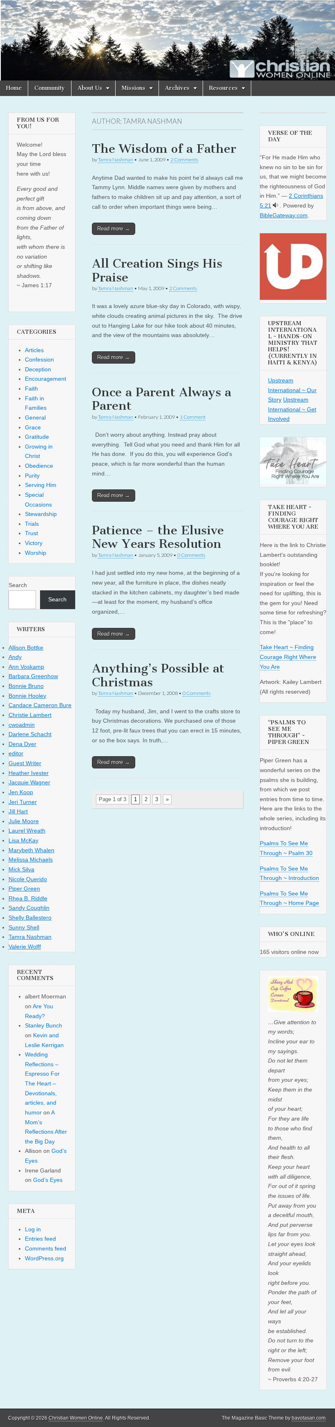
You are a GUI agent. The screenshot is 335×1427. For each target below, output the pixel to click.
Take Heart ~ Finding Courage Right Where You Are (288, 657)
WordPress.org (44, 1258)
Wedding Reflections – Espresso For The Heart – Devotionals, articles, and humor (42, 1083)
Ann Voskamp (26, 666)
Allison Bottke (26, 647)
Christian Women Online (76, 1418)
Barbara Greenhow (33, 676)
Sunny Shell (24, 927)
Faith (31, 388)
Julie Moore (24, 821)
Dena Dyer (22, 744)
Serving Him (40, 485)
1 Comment (192, 417)
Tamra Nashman (115, 159)
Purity (32, 475)
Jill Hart (18, 811)
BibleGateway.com (284, 215)
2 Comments (184, 159)
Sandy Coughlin (29, 907)
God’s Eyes (48, 1180)
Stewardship (41, 514)
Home (14, 88)
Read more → (113, 229)
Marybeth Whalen (31, 850)
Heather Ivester (29, 773)
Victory (33, 543)
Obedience (39, 465)
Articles (34, 350)
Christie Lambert (30, 715)
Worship (35, 552)
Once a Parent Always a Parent (161, 399)
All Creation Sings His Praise (157, 270)
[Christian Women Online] (167, 40)
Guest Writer (25, 763)
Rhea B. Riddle (28, 898)
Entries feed (40, 1238)
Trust (31, 533)
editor (16, 753)
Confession (39, 359)
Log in (33, 1229)
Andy (15, 657)
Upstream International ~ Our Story (292, 390)
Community (49, 88)
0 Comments (191, 555)
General (35, 417)
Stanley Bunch (43, 1025)
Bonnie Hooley (27, 695)
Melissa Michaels (31, 859)
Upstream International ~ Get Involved (292, 409)
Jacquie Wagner (29, 782)
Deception (38, 369)
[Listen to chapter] (275, 205)
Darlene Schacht (30, 734)
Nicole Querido (28, 879)
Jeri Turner (23, 802)
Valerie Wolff (25, 946)
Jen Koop (21, 792)
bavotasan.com (309, 1418)
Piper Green (24, 888)
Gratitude (37, 436)
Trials (32, 523)
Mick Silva (21, 869)
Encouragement (45, 378)
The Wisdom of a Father (164, 148)
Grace (33, 427)
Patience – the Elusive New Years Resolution (158, 537)
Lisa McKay (23, 840)
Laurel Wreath (27, 830)
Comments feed (45, 1248)
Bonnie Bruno (26, 686)
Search (18, 585)
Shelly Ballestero (30, 917)
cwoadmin (22, 724)
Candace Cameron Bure (40, 705)
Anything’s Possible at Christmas (158, 675)
